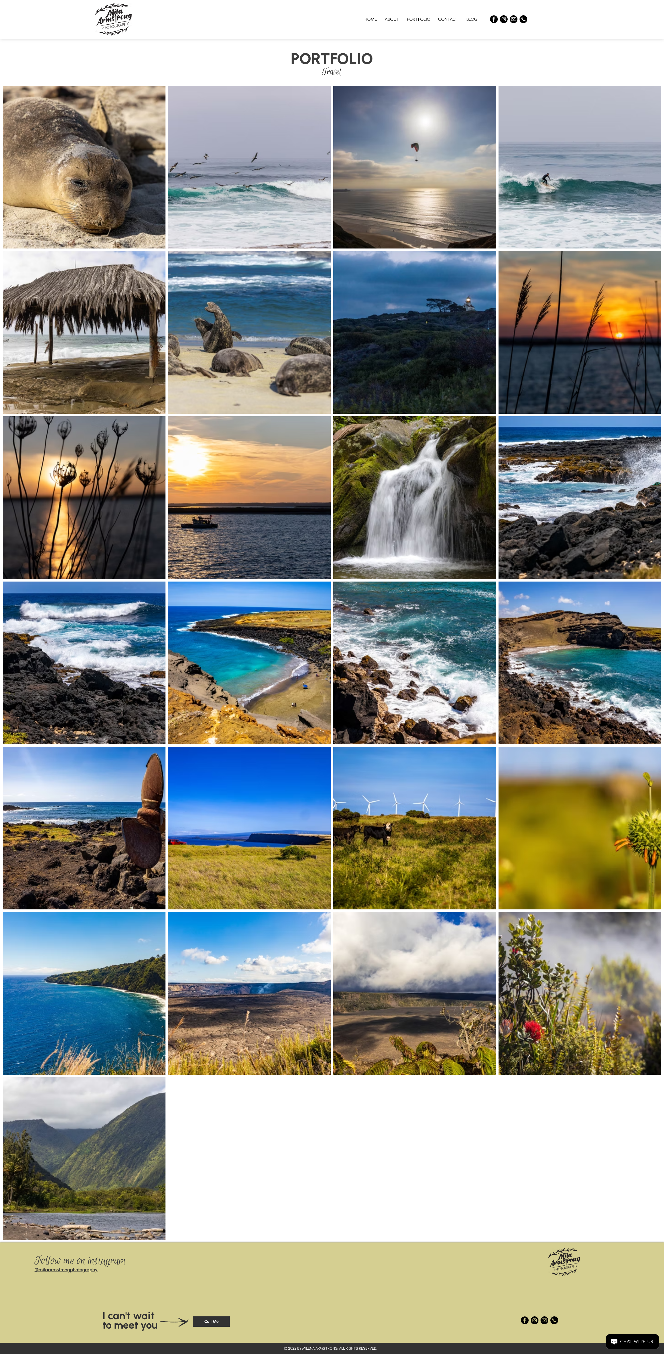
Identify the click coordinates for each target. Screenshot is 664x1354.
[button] (418, 19)
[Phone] (523, 19)
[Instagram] (504, 19)
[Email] (513, 19)
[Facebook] (494, 19)
